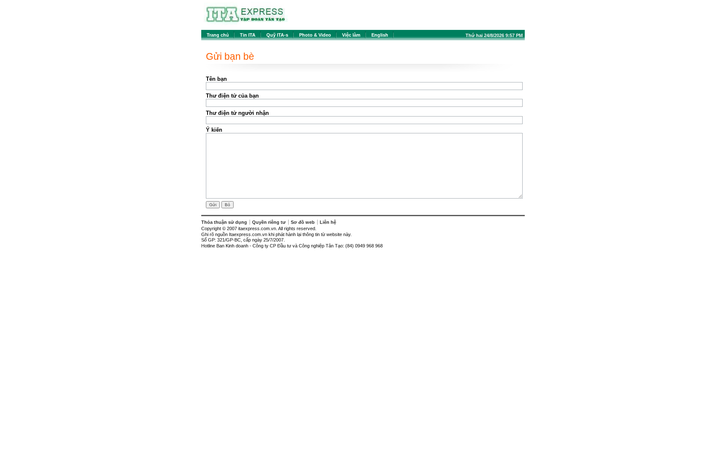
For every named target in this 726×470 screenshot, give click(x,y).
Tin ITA (247, 34)
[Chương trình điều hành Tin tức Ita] (246, 25)
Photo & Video (315, 34)
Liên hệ (328, 222)
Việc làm (351, 34)
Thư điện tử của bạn (232, 96)
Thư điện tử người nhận (237, 113)
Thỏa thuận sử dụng (224, 222)
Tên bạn (216, 79)
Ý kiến (214, 130)
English (379, 34)
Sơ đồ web (303, 222)
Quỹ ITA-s (277, 34)
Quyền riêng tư (269, 222)
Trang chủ (218, 34)
